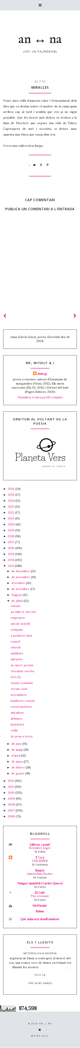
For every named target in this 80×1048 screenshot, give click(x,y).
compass (17, 629)
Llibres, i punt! (40, 844)
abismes (16, 718)
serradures (18, 695)
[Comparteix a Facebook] (41, 165)
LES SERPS (40, 861)
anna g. (42, 373)
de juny (17, 744)
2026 (11, 489)
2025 (11, 495)
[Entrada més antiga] (75, 315)
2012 (11, 781)
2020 (12, 524)
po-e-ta (40, 974)
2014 (11, 560)
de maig (17, 750)
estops (15, 606)
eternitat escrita (22, 671)
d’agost (17, 595)
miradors (17, 712)
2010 (11, 793)
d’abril (16, 755)
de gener (18, 773)
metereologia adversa (40, 953)
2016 (11, 548)
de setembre (21, 589)
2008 (12, 804)
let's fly (16, 677)
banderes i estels (23, 701)
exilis (14, 730)
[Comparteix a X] (34, 165)
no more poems (22, 665)
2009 (12, 798)
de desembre (21, 571)
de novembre (21, 577)
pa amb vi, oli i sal (23, 612)
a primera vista (21, 635)
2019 (11, 530)
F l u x (40, 857)
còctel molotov (21, 707)
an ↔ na (40, 40)
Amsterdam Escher (40, 874)
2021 (11, 518)
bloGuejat (40, 905)
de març (18, 761)
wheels (16, 647)
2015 (11, 554)
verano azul (19, 689)
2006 (12, 816)
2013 (11, 566)
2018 (11, 536)
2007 (12, 810)
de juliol (18, 601)
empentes (18, 618)
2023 (11, 506)
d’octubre (19, 583)
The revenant (40, 896)
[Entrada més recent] (5, 315)
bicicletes (17, 724)
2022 (11, 512)
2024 (11, 501)
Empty (39, 870)
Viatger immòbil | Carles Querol (40, 883)
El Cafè (40, 892)
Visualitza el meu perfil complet (40, 397)
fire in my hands (40, 983)
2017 (11, 542)
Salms (40, 911)
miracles (17, 659)
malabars (17, 653)
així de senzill (20, 624)
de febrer (19, 767)
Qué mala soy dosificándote (39, 919)
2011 (11, 787)
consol (15, 641)
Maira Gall (40, 1035)
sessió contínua (22, 683)
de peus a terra (21, 736)
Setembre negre (40, 848)
